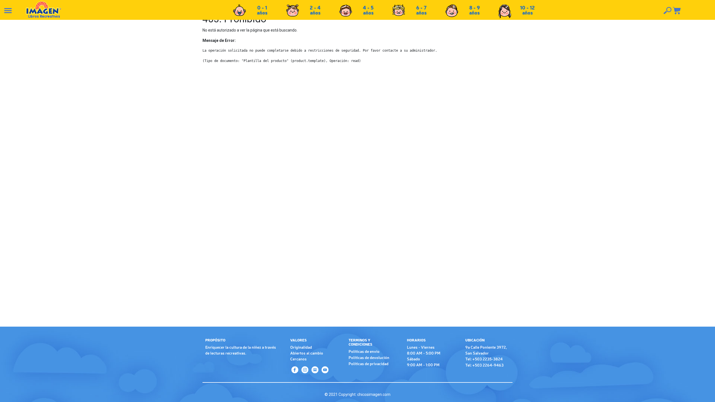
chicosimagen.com (373, 394)
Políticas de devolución (369, 357)
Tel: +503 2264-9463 (484, 364)
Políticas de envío (364, 351)
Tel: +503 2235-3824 (484, 358)
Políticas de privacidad (369, 363)
